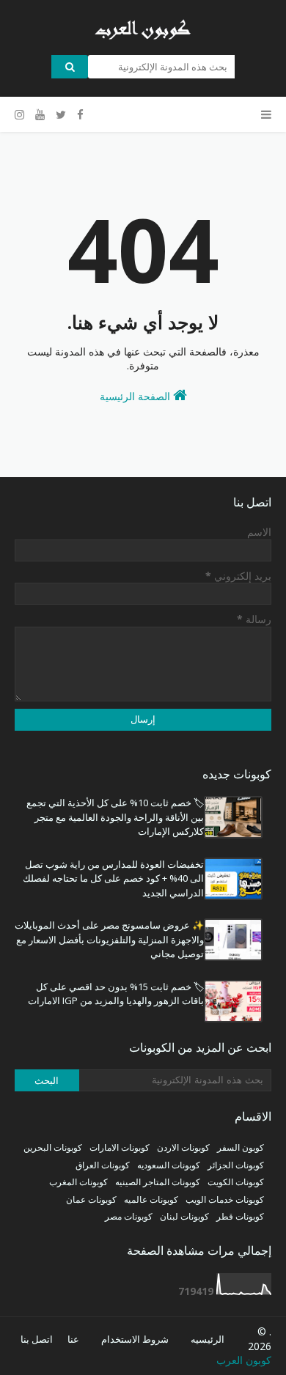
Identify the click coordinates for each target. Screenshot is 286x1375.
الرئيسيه (207, 1339)
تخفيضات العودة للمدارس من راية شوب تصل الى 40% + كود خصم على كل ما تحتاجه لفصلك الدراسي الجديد (113, 878)
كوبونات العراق (103, 1165)
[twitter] (61, 115)
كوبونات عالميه (151, 1199)
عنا (73, 1339)
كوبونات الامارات (119, 1147)
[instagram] (21, 115)
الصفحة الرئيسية (136, 396)
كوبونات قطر (240, 1216)
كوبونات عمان (91, 1199)
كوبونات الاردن (183, 1147)
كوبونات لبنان (184, 1216)
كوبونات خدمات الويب (225, 1199)
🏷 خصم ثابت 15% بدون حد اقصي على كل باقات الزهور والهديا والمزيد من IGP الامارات (116, 994)
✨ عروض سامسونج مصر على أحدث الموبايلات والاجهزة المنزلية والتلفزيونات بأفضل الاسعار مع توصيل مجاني (109, 939)
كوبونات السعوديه (168, 1165)
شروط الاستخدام (135, 1339)
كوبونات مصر (129, 1216)
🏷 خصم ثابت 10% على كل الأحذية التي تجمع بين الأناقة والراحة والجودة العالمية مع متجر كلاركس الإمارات (115, 817)
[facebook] (80, 115)
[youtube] (40, 115)
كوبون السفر (240, 1147)
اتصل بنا (37, 1339)
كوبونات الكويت (236, 1182)
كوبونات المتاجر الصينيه (157, 1182)
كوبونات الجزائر (236, 1165)
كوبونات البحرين (52, 1147)
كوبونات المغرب (78, 1182)
